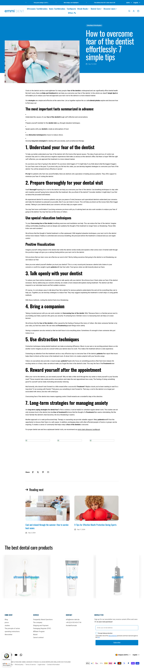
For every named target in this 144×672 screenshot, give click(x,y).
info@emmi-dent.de (72, 619)
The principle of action (12, 628)
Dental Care (96, 9)
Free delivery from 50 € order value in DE (96, 2)
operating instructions (12, 631)
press (7, 622)
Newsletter (8, 634)
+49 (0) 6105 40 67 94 (73, 622)
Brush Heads (82, 9)
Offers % (72, 13)
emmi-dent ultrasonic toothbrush (89, 429)
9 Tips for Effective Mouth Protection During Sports (95, 524)
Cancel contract (38, 637)
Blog (6, 619)
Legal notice (41, 664)
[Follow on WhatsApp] (21, 655)
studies (7, 625)
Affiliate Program (39, 631)
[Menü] (10, 653)
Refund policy (19, 664)
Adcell (35, 634)
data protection (113, 635)
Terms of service (30, 664)
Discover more (109, 9)
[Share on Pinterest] (43, 472)
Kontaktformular (71, 625)
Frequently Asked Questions (43, 619)
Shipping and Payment (40, 625)
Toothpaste (71, 8)
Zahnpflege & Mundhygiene (94, 25)
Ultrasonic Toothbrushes (37, 8)
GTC (99, 637)
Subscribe (116, 643)
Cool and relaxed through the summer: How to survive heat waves (46, 526)
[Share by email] (48, 472)
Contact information (53, 664)
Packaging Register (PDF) (42, 628)
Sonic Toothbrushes (57, 8)
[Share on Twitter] (38, 472)
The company (37, 622)
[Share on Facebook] (33, 472)
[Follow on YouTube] (16, 655)
